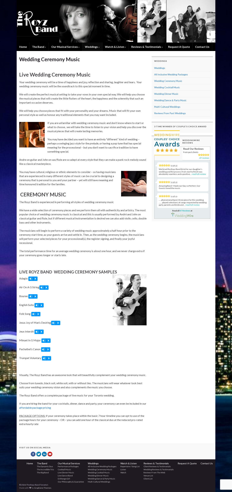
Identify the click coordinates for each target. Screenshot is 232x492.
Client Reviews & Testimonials (157, 466)
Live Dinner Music (66, 472)
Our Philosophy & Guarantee (71, 481)
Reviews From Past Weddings (170, 113)
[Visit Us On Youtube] (50, 454)
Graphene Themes (42, 488)
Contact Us (202, 46)
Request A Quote (179, 46)
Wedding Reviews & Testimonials (159, 469)
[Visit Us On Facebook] (33, 454)
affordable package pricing (35, 407)
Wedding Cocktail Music (167, 87)
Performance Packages (68, 466)
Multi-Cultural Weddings (167, 106)
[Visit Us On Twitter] (38, 454)
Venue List (148, 475)
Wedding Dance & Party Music (170, 100)
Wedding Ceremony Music (168, 80)
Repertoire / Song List (130, 466)
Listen (123, 469)
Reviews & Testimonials (146, 46)
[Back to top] (224, 472)
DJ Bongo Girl (64, 478)
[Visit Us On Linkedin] (44, 454)
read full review (199, 174)
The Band (38, 46)
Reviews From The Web (154, 472)
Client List (148, 478)
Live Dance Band (65, 475)
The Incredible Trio (45, 469)
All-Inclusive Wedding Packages (102, 466)
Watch (123, 472)
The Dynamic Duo (45, 466)
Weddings (91, 46)
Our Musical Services (64, 46)
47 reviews (204, 158)
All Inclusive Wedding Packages (171, 74)
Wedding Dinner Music (166, 93)
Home (23, 46)
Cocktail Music (64, 469)
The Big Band (43, 472)
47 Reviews (185, 210)
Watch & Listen (115, 46)
